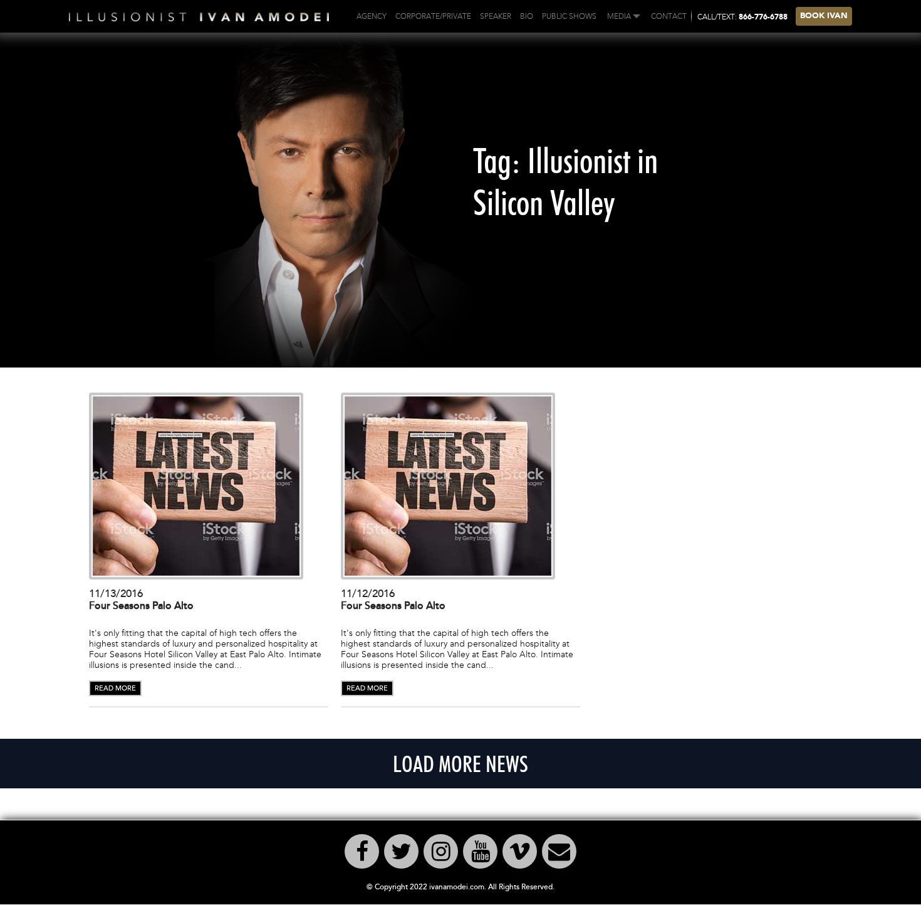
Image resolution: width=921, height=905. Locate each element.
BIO (526, 16)
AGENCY (371, 16)
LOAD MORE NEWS (460, 763)
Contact (669, 16)
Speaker (495, 16)
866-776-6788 (763, 17)
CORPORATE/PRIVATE (433, 16)
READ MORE (115, 688)
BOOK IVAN (824, 16)
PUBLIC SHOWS (569, 16)
